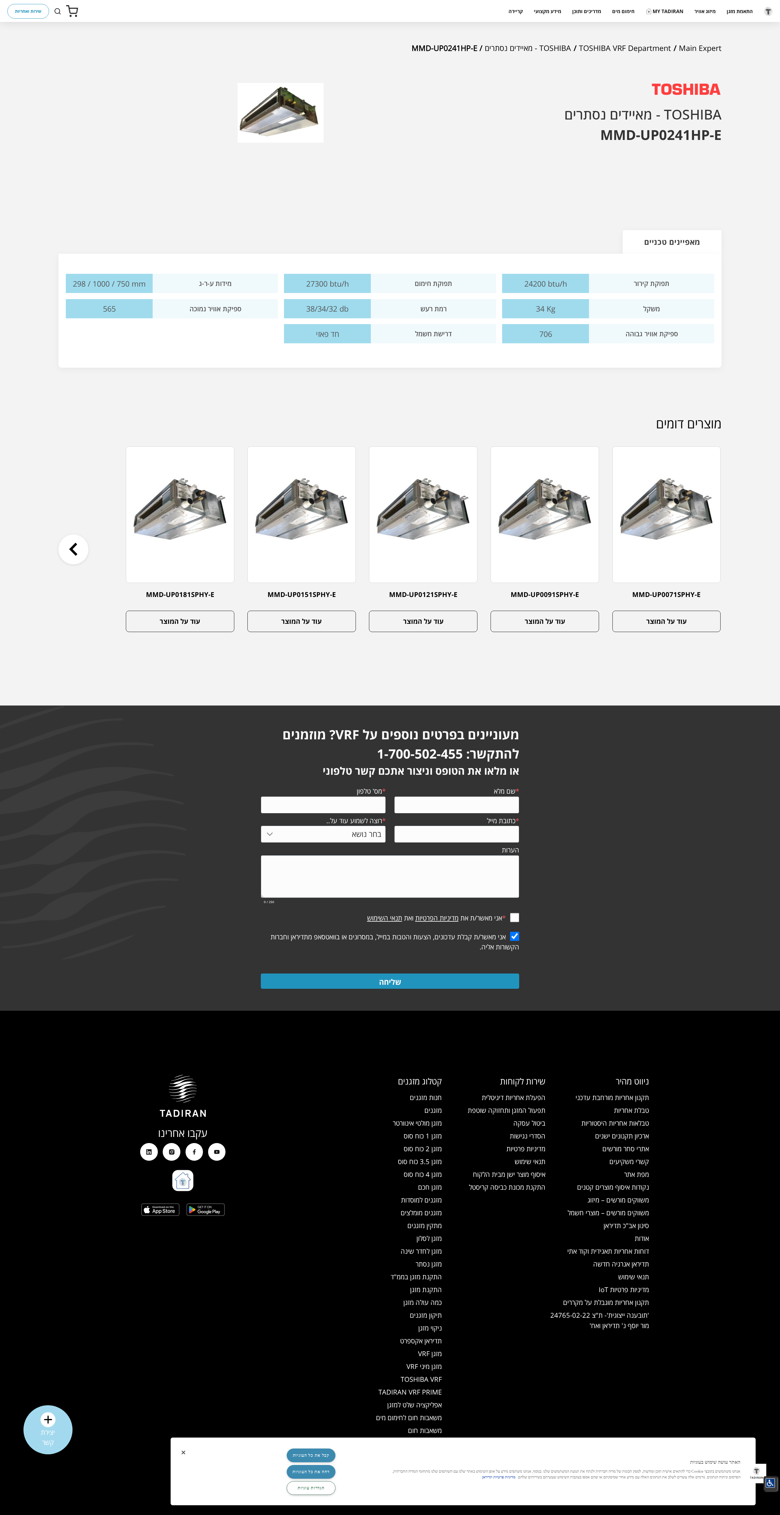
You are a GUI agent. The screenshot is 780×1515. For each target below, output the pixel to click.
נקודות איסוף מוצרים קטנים (613, 1187)
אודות (642, 1238)
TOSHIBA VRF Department (625, 48)
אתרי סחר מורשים (625, 1148)
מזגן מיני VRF (424, 1366)
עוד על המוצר (666, 621)
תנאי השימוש (384, 918)
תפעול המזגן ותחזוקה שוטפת (506, 1110)
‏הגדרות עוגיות (311, 1487)
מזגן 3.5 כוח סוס (420, 1161)
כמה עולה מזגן (422, 1302)
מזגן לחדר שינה (421, 1251)
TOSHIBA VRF (421, 1379)
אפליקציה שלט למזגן (414, 1405)
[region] (463, 1471)
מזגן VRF (430, 1353)
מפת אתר (636, 1174)
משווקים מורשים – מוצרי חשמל (608, 1212)
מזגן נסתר (429, 1264)
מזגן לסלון (429, 1238)
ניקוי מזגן (430, 1328)
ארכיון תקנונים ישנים (622, 1136)
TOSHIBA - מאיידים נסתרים (528, 48)
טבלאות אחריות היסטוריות (615, 1123)
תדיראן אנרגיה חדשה (621, 1264)
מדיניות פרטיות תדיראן (499, 1477)
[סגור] (183, 1452)
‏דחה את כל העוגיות (310, 1471)
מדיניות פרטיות (525, 1148)
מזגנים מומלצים (421, 1212)
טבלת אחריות (631, 1110)
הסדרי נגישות (527, 1136)
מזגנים (433, 1110)
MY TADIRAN (668, 11)
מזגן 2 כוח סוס (423, 1148)
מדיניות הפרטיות (437, 918)
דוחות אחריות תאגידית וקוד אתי (608, 1251)
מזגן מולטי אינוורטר (417, 1123)
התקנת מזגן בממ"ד (416, 1276)
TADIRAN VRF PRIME (410, 1392)
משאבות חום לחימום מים (409, 1417)
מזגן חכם (430, 1187)
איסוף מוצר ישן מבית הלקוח (509, 1174)
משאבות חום (425, 1430)
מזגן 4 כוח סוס (423, 1174)
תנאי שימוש (633, 1276)
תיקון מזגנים (426, 1315)
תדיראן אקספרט (421, 1340)
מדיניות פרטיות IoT (624, 1289)
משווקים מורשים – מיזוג (618, 1200)
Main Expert (700, 48)
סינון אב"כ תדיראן (626, 1225)
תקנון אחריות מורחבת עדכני (612, 1097)
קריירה (516, 11)
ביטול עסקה (529, 1123)
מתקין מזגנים (424, 1225)
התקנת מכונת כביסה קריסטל (507, 1187)
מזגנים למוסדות (421, 1200)
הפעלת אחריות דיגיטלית (513, 1097)
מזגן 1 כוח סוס (423, 1136)
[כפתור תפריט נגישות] (770, 1483)
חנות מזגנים (426, 1097)
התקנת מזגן (426, 1289)
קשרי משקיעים (629, 1161)
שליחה (390, 982)
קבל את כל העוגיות (311, 1455)
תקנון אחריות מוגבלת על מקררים (606, 1302)
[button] (740, 11)
